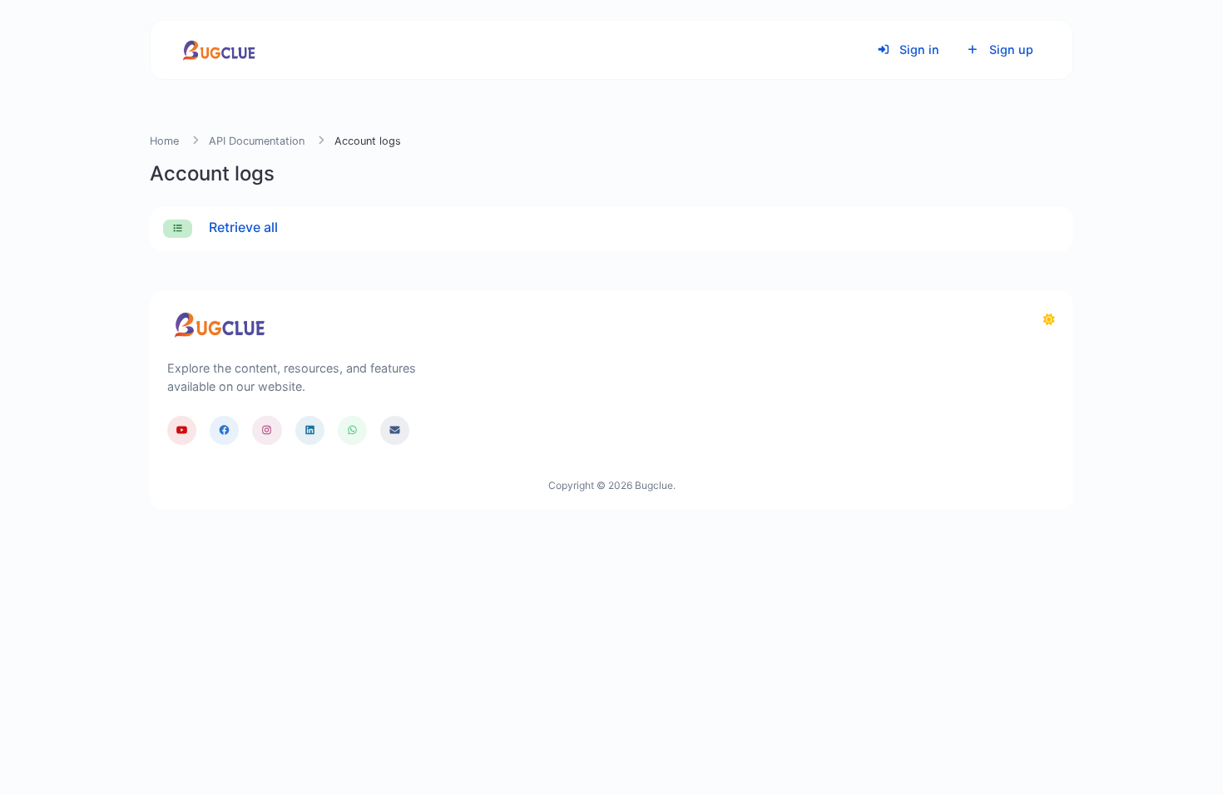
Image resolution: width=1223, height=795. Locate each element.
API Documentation (257, 141)
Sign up (1009, 49)
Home (164, 141)
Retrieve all (241, 227)
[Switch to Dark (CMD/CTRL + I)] (1049, 319)
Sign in (917, 49)
